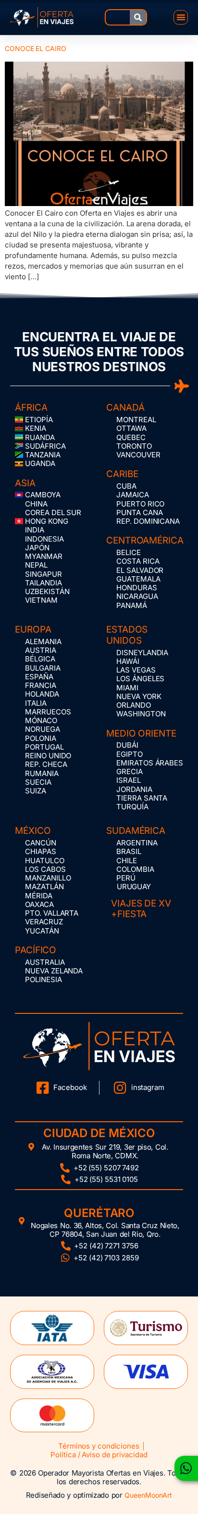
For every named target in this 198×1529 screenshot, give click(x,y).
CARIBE (122, 473)
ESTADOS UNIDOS (127, 635)
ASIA (25, 483)
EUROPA (33, 629)
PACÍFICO (35, 950)
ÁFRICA (31, 407)
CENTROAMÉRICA (145, 540)
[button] (180, 17)
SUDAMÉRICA (135, 830)
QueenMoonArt (148, 1495)
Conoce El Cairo (35, 48)
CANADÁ (125, 407)
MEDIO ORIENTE (141, 733)
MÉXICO (32, 830)
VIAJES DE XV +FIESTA (141, 909)
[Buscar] (138, 17)
